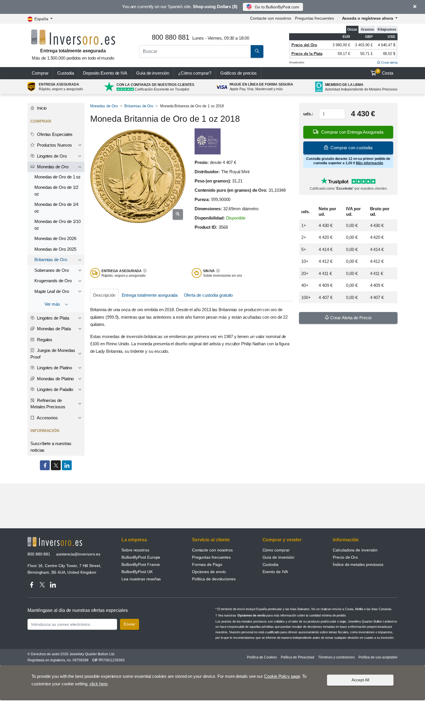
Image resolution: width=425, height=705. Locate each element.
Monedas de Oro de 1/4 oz (56, 207)
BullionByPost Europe (140, 557)
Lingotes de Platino (54, 367)
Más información (369, 163)
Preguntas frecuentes (314, 18)
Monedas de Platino (55, 378)
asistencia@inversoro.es (78, 554)
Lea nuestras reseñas (141, 579)
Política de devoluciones (214, 579)
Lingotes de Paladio (54, 389)
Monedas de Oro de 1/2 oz (56, 190)
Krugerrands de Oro (53, 280)
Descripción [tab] (104, 295)
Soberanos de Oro (51, 270)
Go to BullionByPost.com (277, 7)
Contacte (270, 18)
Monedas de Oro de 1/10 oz (57, 224)
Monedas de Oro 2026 (55, 238)
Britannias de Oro (138, 106)
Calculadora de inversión (355, 550)
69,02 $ (389, 53)
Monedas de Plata (53, 328)
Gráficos (238, 73)
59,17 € (344, 53)
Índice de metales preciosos (358, 564)
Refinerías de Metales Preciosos (47, 403)
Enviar (129, 624)
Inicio (41, 108)
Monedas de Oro (104, 106)
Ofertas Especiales (54, 134)
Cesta (385, 72)
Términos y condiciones (336, 657)
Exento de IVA (105, 73)
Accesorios (47, 417)
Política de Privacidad (297, 657)
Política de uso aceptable (378, 657)
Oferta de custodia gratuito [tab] (208, 295)
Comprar (40, 73)
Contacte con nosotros (212, 550)
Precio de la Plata (307, 53)
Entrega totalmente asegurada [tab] (150, 295)
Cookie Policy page (282, 676)
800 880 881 (38, 554)
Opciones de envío (209, 571)
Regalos (44, 339)
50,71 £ (366, 53)
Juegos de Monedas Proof (52, 353)
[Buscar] (257, 51)
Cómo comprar (276, 550)
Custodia (65, 73)
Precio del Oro (304, 45)
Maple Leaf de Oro (51, 291)
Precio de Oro (345, 557)
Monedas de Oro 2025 (55, 249)
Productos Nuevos (54, 145)
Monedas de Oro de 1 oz (57, 176)
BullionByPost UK (137, 571)
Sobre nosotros (135, 550)
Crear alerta (389, 62)
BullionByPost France (140, 564)
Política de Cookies (262, 657)
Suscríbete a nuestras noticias (50, 447)
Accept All (360, 680)
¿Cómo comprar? (194, 73)
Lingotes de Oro (51, 156)
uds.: (308, 113)
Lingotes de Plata (52, 317)
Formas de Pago (207, 564)
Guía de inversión (152, 73)
